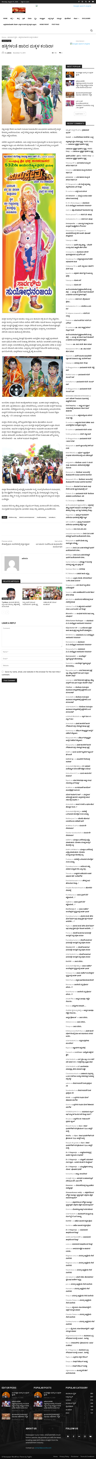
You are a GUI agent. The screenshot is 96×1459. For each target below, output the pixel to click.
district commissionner (26, 517)
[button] (91, 30)
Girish (68, 1097)
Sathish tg (69, 759)
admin (9, 53)
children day (13, 517)
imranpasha (70, 223)
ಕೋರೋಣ (80, 500)
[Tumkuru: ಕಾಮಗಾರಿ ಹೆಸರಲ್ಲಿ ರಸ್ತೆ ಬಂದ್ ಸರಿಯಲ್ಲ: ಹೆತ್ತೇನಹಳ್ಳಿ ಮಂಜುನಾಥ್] (11, 593)
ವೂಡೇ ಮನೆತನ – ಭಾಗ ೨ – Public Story (78, 156)
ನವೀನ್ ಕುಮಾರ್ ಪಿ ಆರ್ (73, 794)
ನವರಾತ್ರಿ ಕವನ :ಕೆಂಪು (81, 363)
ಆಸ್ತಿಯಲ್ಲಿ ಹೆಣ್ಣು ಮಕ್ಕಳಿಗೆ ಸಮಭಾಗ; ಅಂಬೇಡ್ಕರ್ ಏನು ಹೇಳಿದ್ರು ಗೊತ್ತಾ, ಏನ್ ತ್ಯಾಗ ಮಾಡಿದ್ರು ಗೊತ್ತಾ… (79, 507)
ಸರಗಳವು (82, 569)
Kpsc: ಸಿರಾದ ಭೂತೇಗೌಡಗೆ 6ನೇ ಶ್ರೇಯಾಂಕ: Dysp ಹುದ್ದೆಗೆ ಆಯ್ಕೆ (79, 1128)
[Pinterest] (30, 59)
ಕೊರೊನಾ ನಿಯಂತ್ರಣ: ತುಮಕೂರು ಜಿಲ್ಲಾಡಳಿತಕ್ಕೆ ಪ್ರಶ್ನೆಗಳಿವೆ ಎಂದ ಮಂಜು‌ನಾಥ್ (78, 689)
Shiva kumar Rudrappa (74, 620)
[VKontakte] (90, 1436)
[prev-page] (3, 612)
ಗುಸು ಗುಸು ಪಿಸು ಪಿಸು (79, 529)
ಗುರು (75, 240)
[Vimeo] (89, 1)
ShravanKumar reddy (74, 1192)
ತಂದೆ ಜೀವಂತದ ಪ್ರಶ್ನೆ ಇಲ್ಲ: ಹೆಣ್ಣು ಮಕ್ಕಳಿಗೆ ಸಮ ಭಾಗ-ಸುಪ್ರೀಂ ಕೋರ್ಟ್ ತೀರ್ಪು (79, 673)
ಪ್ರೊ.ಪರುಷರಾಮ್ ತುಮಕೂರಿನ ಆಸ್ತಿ (82, 210)
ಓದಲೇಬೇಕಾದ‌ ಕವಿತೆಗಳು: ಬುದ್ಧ (83, 137)
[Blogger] (68, 1436)
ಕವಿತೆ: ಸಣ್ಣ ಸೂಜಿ (85, 434)
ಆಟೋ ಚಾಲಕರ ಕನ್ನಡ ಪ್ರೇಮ (83, 1221)
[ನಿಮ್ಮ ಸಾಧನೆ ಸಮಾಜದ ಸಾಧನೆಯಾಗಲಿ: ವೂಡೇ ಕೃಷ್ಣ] (31, 593)
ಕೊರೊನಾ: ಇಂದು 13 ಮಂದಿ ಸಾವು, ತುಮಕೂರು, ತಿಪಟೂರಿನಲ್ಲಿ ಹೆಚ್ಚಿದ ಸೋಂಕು (79, 465)
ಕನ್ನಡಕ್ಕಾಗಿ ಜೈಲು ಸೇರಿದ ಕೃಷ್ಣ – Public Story (79, 141)
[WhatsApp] (36, 59)
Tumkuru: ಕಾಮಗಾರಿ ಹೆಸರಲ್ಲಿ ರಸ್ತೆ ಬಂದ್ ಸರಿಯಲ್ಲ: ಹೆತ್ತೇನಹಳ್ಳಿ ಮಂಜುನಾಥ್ (11, 604)
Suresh (68, 137)
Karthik (68, 961)
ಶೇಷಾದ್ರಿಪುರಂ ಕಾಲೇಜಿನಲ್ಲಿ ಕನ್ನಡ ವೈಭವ (15, 544)
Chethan (69, 687)
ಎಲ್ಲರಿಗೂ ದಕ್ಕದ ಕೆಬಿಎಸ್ (80, 1357)
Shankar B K (70, 947)
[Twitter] (85, 1)
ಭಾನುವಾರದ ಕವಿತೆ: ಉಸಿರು (83, 429)
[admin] (3, 53)
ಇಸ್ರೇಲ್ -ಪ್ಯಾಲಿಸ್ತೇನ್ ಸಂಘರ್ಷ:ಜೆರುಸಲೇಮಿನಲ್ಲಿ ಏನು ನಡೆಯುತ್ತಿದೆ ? (79, 455)
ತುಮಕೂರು (25, 598)
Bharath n (69, 613)
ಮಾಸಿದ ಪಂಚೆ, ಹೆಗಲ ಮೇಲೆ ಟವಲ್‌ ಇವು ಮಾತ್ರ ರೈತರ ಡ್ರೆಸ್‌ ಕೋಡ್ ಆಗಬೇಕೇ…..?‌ (79, 918)
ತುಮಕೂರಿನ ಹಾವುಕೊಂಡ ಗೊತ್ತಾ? (82, 1244)
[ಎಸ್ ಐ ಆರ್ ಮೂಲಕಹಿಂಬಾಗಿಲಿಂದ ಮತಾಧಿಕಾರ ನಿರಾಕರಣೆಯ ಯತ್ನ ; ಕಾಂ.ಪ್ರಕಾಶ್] (70, 103)
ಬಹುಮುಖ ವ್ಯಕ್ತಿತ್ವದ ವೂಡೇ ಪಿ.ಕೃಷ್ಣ (78, 144)
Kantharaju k (71, 909)
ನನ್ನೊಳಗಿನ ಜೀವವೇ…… (79, 1006)
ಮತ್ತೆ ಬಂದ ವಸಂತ (81, 191)
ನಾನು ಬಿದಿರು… (79, 961)
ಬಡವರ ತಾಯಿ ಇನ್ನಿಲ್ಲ (82, 573)
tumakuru (52, 517)
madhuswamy (41, 517)
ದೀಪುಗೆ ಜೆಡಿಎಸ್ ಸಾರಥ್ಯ (80, 1361)
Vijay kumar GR (71, 628)
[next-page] (7, 612)
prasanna (69, 177)
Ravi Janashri (71, 656)
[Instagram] (82, 1)
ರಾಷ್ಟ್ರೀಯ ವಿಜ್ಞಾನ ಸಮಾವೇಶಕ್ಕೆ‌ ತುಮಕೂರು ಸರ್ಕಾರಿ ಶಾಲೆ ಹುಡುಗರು (77, 408)
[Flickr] (79, 1436)
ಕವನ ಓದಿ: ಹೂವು (86, 214)
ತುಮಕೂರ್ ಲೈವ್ (12, 37)
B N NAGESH (70, 196)
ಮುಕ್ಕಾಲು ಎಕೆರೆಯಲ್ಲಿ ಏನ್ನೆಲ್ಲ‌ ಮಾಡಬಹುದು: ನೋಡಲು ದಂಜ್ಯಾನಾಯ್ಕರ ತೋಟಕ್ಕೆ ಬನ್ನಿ (78, 842)
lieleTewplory (71, 405)
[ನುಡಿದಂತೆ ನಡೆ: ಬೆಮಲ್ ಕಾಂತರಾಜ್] (52, 593)
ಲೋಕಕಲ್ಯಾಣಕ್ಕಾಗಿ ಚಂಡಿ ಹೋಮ (82, 1209)
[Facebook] (79, 1)
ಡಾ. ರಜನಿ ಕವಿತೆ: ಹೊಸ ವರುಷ (82, 344)
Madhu (68, 1135)
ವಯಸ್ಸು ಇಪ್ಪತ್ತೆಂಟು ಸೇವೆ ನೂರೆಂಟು (81, 1284)
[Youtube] (92, 1)
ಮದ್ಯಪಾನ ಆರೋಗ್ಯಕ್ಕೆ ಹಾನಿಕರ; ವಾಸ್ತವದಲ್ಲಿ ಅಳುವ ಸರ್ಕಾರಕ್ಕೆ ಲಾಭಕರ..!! (78, 797)
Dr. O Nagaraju (71, 1152)
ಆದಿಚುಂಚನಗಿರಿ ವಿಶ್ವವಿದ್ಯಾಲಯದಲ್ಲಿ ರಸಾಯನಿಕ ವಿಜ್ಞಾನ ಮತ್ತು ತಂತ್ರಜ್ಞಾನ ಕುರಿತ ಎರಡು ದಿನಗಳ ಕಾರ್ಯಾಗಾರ (84, 84)
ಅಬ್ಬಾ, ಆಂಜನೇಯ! (81, 1174)
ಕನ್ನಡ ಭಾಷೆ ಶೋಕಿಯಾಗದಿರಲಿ (85, 980)
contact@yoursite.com (42, 1448)
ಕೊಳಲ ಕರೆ (77, 280)
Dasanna (69, 1185)
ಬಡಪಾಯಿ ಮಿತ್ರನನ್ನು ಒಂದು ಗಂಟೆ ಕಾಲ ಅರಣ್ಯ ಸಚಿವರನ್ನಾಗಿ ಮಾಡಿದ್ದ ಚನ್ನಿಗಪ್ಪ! (80, 1076)
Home (4, 37)
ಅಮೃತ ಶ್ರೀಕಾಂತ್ (71, 1017)
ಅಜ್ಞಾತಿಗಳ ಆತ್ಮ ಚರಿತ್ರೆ (78, 1048)
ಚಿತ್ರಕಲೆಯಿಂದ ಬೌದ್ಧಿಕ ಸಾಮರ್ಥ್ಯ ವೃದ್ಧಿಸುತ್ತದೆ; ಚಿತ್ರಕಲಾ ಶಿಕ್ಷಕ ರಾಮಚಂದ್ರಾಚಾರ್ (80, 1195)
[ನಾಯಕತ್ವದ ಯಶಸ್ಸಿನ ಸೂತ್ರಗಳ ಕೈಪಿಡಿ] (70, 75)
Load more (79, 114)
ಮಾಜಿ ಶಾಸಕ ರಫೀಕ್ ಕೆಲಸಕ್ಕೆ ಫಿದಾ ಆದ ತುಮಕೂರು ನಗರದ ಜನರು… (79, 1033)
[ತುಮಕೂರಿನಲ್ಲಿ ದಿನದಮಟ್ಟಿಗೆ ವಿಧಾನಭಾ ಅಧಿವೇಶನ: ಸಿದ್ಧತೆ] (70, 95)
